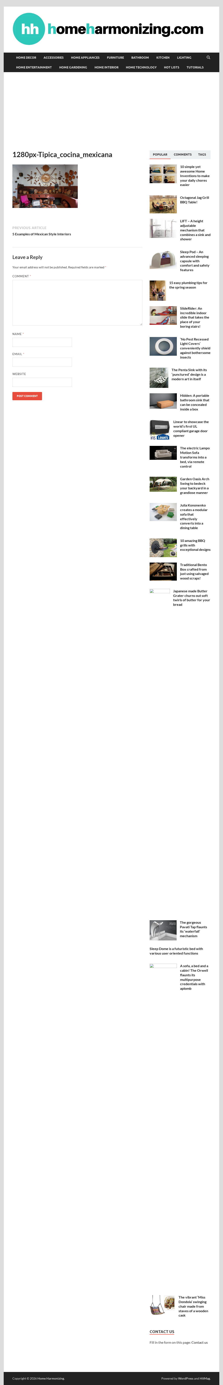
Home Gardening (73, 67)
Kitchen (163, 57)
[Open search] (208, 58)
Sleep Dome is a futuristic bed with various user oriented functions (176, 951)
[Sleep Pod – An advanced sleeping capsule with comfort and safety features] (163, 252)
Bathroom (140, 57)
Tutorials (195, 67)
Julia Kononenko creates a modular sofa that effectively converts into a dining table (194, 516)
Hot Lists (171, 67)
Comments (183, 154)
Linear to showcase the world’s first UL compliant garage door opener (191, 428)
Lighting (184, 57)
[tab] (160, 154)
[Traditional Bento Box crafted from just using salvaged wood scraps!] (163, 565)
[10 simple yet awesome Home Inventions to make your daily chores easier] (163, 167)
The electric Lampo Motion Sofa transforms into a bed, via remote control (195, 457)
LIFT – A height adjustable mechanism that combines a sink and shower (195, 230)
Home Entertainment (34, 67)
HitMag (205, 1378)
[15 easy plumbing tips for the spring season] (158, 283)
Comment (21, 276)
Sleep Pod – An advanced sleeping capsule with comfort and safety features (194, 261)
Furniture (115, 57)
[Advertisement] (111, 111)
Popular (160, 154)
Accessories (54, 57)
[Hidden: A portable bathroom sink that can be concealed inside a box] (163, 396)
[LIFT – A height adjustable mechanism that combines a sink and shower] (163, 221)
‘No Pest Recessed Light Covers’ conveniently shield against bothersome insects (195, 348)
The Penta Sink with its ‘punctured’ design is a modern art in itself (189, 374)
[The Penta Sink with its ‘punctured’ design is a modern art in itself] (159, 370)
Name (18, 334)
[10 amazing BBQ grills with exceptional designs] (163, 541)
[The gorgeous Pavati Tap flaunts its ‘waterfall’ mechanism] (163, 923)
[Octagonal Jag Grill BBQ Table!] (163, 198)
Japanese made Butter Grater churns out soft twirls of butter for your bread (191, 597)
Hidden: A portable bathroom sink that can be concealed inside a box (194, 402)
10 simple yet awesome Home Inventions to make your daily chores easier (195, 175)
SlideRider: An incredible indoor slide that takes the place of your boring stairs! (194, 317)
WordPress (185, 1378)
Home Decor (26, 57)
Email (18, 354)
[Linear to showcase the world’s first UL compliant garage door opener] (160, 422)
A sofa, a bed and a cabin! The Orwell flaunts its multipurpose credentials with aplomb (194, 977)
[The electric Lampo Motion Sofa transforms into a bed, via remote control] (163, 448)
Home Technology (141, 67)
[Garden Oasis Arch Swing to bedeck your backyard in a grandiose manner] (163, 479)
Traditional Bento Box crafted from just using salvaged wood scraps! (194, 571)
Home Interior (106, 67)
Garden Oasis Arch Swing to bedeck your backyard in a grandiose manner (194, 485)
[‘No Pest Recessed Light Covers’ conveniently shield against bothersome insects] (163, 339)
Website (19, 374)
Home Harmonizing (50, 1378)
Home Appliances (85, 57)
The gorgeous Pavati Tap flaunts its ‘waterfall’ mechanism (193, 929)
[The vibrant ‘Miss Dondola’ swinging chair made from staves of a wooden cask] (162, 1297)
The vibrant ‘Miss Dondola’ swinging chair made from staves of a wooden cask (193, 1306)
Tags (202, 154)
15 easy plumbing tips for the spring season (188, 285)
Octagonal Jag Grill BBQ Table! (194, 199)
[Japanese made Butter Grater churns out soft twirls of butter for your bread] (160, 591)
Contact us (199, 1342)
